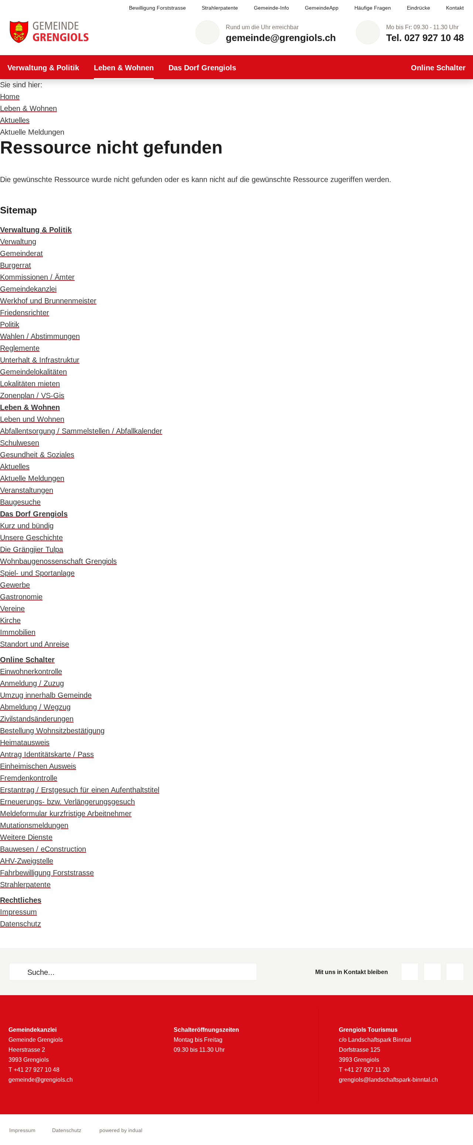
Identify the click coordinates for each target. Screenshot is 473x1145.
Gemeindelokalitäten (33, 372)
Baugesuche (20, 502)
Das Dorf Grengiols (34, 514)
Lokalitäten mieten (30, 384)
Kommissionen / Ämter (37, 277)
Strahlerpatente (25, 884)
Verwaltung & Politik (36, 230)
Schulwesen (19, 443)
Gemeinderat (21, 253)
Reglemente (20, 348)
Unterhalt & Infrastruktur (39, 360)
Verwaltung (18, 242)
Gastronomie (21, 597)
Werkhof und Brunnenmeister (48, 301)
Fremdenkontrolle (28, 778)
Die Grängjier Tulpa (31, 549)
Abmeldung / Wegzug (35, 707)
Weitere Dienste (26, 837)
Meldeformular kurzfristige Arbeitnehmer (66, 813)
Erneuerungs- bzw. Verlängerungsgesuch (67, 802)
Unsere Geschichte (31, 537)
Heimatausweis (25, 742)
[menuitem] (149, 8)
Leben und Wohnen (32, 419)
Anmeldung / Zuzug (32, 683)
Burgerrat (15, 265)
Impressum (18, 912)
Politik (9, 324)
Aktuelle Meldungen (32, 478)
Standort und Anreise (34, 644)
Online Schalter (27, 660)
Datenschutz (20, 924)
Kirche (10, 620)
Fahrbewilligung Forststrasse (47, 873)
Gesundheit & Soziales (37, 455)
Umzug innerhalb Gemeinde (46, 695)
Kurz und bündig (27, 526)
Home (10, 96)
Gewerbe (15, 585)
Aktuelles (15, 120)
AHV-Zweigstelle (26, 861)
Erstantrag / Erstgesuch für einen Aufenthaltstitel (79, 790)
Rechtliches (20, 900)
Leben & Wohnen (28, 108)
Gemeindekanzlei (28, 289)
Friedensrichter (24, 313)
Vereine (12, 609)
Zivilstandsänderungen (37, 719)
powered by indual (120, 1130)
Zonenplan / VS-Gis (32, 395)
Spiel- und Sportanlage (37, 573)
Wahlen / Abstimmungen (40, 336)
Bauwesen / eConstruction (43, 849)
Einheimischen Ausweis (38, 766)
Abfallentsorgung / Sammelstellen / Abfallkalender (81, 431)
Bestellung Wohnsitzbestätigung (52, 731)
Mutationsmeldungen (34, 825)
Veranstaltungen (26, 490)
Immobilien (17, 632)
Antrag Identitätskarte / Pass (47, 754)
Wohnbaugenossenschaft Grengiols (58, 561)
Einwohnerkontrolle (31, 671)
